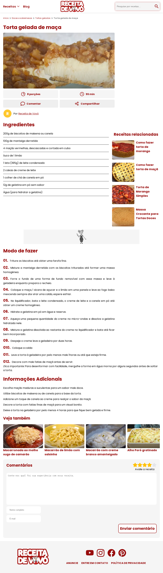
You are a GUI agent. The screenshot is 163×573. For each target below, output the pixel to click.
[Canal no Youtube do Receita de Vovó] (90, 556)
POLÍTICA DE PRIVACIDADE (128, 563)
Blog (26, 6)
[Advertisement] (81, 237)
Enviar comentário (137, 528)
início (6, 18)
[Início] (72, 6)
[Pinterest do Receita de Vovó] (122, 556)
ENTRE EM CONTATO (94, 563)
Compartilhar (90, 104)
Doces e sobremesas (22, 18)
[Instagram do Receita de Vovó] (100, 556)
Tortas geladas (42, 18)
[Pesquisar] (156, 6)
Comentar (34, 104)
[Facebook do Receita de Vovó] (111, 556)
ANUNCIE (72, 563)
